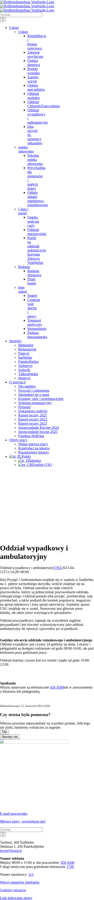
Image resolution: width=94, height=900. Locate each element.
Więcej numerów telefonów (20, 882)
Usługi (23, 32)
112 (31, 874)
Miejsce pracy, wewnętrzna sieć (23, 821)
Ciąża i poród (23, 211)
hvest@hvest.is (11, 851)
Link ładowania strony (16, 898)
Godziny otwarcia (13, 890)
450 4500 (57, 687)
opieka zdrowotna (26, 149)
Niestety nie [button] (10, 737)
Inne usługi (22, 289)
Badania (24, 267)
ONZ (58, 568)
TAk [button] (4, 732)
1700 (70, 867)
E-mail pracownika (13, 813)
